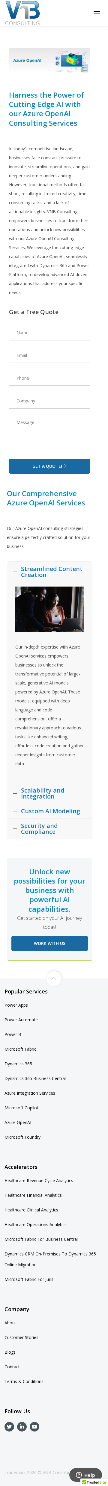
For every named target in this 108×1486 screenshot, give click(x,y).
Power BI (13, 1034)
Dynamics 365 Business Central (35, 1078)
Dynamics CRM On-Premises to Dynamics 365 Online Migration (50, 1259)
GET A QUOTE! (47, 466)
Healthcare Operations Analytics (35, 1224)
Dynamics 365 (18, 1064)
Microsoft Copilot (21, 1108)
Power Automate (21, 1020)
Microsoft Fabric (20, 1049)
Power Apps (16, 1005)
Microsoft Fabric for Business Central (41, 1239)
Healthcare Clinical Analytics (31, 1210)
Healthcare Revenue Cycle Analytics (38, 1180)
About (10, 1323)
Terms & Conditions (24, 1381)
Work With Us (49, 943)
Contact (12, 1367)
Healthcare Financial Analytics (33, 1195)
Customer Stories (21, 1337)
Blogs (10, 1352)
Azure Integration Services (29, 1093)
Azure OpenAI (17, 1122)
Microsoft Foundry (22, 1137)
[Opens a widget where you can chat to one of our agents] (85, 1475)
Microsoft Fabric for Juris (28, 1279)
